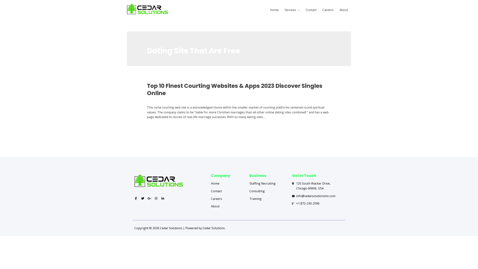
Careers (327, 10)
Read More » (155, 126)
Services (290, 10)
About (343, 10)
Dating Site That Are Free (164, 100)
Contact (311, 10)
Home (274, 10)
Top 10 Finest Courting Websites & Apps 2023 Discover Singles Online (234, 89)
